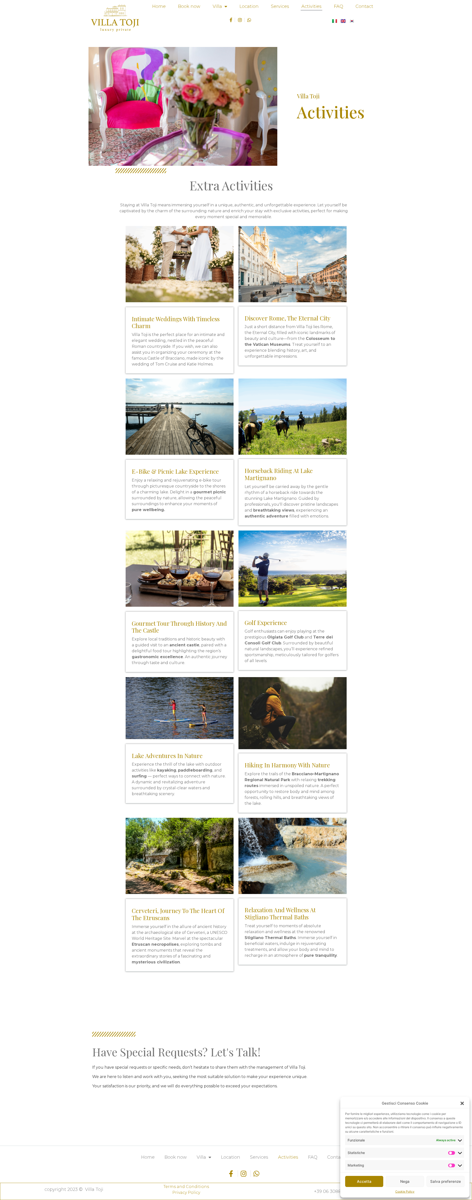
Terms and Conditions (186, 1186)
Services (280, 6)
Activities (311, 6)
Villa (217, 6)
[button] (462, 1103)
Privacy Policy (186, 1192)
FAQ (338, 6)
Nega (405, 1181)
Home (159, 6)
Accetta (364, 1181)
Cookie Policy (404, 1191)
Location (249, 6)
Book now (189, 6)
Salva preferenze (445, 1181)
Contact (364, 6)
